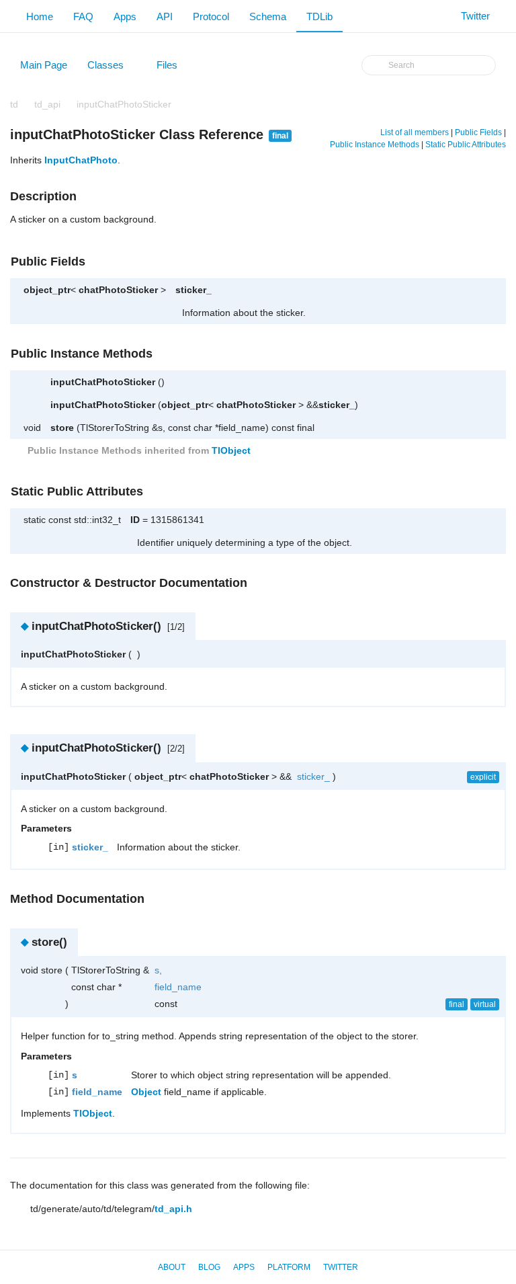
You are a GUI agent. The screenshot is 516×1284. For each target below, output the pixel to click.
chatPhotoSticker (118, 289)
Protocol (211, 16)
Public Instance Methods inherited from (138, 450)
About (171, 1267)
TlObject (231, 450)
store (62, 427)
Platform (288, 1267)
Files (173, 68)
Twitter (340, 1267)
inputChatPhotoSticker (124, 104)
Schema (267, 16)
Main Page (43, 65)
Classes (111, 68)
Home (39, 16)
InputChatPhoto (81, 160)
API (165, 16)
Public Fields (478, 132)
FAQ (83, 16)
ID (135, 519)
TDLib (319, 16)
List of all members (414, 132)
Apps (125, 16)
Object (146, 1091)
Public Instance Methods (374, 144)
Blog (209, 1267)
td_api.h (173, 1208)
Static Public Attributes (465, 144)
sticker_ (193, 289)
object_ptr (47, 289)
